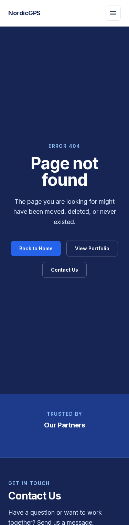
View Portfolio (92, 248)
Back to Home (36, 248)
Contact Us (64, 270)
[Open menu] (113, 13)
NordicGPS (24, 13)
